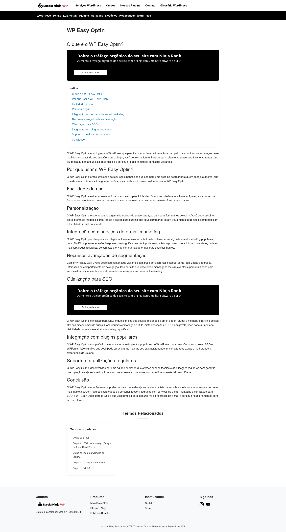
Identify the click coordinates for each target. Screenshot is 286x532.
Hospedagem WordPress (135, 15)
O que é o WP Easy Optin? (87, 94)
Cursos (110, 5)
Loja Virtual (70, 15)
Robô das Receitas (100, 513)
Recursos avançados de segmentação (94, 119)
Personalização (81, 109)
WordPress (44, 15)
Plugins (84, 15)
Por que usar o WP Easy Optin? (90, 99)
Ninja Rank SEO (99, 503)
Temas (57, 15)
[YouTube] (208, 504)
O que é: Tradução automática (89, 462)
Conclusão (78, 139)
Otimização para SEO (84, 124)
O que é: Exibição (82, 468)
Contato (150, 5)
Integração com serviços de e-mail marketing (98, 114)
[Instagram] (202, 504)
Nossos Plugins (130, 5)
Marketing (97, 15)
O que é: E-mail (81, 437)
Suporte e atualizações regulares (91, 134)
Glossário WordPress (173, 5)
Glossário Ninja (98, 508)
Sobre (148, 508)
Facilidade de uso (82, 104)
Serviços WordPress (88, 5)
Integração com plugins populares (92, 129)
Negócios (111, 15)
